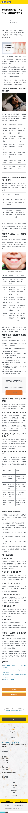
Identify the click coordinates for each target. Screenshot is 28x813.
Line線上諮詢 (14, 790)
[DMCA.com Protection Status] (4, 812)
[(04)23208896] (14, 782)
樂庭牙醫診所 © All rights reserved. (14, 808)
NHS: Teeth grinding (8, 679)
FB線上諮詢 (14, 795)
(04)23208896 (14, 785)
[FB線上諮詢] (14, 792)
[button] (25, 2)
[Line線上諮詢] (14, 787)
